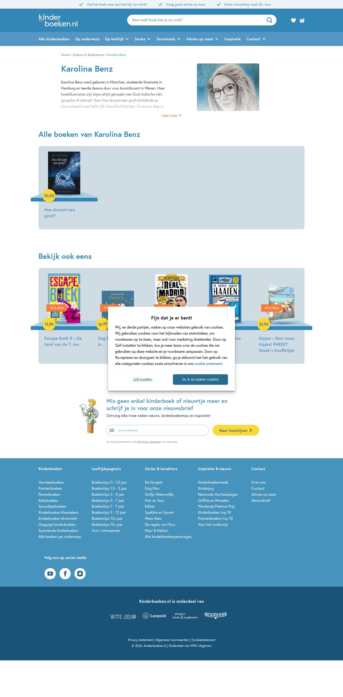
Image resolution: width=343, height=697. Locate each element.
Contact (253, 38)
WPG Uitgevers (200, 645)
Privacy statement (140, 640)
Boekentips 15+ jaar (107, 524)
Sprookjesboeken (52, 506)
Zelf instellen (142, 379)
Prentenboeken (50, 488)
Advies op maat (199, 38)
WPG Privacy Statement (149, 441)
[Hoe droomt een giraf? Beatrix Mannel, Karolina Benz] (64, 186)
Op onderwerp (87, 38)
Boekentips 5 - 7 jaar (108, 500)
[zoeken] (271, 20)
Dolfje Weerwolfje (159, 494)
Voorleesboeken (51, 482)
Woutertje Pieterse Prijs (216, 506)
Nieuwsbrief (260, 500)
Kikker (150, 506)
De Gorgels (154, 482)
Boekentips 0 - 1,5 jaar (109, 482)
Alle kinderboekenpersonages (168, 536)
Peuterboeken (49, 494)
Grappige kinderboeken (57, 524)
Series (140, 38)
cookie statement (208, 363)
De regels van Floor (160, 524)
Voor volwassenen (106, 530)
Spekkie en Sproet (159, 512)
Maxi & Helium (156, 530)
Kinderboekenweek (213, 482)
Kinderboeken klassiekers (58, 512)
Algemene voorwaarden (172, 640)
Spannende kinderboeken (58, 530)
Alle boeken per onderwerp (59, 536)
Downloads (166, 38)
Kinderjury (206, 488)
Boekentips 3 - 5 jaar (108, 494)
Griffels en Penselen (213, 500)
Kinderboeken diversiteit (57, 518)
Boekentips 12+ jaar (107, 518)
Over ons (258, 482)
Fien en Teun (154, 500)
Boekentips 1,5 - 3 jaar (109, 488)
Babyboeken (48, 500)
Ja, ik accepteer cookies (200, 379)
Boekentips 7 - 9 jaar (108, 506)
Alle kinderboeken (54, 38)
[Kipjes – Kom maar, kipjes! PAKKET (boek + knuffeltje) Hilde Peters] (279, 314)
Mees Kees (153, 518)
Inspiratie (232, 38)
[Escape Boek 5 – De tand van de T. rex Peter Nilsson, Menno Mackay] (64, 311)
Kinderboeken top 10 (214, 512)
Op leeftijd (114, 38)
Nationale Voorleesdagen (218, 494)
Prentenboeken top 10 (215, 518)
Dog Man (152, 488)
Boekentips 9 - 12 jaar (109, 512)
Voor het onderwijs (213, 524)
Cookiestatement (203, 640)
